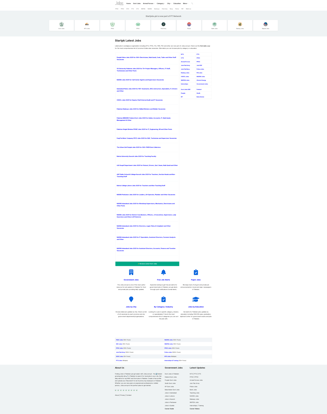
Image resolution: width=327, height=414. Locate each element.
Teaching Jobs (194, 393)
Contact (128, 395)
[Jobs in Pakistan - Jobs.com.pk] (119, 3)
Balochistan (200, 97)
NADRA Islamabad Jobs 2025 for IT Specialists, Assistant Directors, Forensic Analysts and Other (146, 238)
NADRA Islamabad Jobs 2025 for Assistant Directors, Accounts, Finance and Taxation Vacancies (146, 249)
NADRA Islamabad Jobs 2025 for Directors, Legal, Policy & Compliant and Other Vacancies (144, 227)
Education (177, 3)
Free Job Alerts (163, 280)
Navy (171, 9)
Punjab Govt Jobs (170, 380)
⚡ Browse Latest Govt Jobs (147, 264)
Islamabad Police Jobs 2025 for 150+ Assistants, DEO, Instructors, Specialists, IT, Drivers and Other (147, 90)
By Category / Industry (163, 307)
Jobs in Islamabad (171, 393)
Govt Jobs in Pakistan (172, 374)
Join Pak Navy (185, 69)
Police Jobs (200, 69)
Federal (199, 89)
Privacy (122, 395)
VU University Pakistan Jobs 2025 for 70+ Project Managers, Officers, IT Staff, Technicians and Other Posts (143, 70)
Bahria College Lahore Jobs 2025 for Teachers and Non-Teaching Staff (141, 185)
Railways (156, 9)
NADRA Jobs (201, 76)
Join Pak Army (185, 65)
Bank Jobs (193, 390)
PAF (182, 9)
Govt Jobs (137, 3)
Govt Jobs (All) (185, 89)
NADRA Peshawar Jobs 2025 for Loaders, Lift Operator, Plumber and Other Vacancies (146, 194)
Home (128, 3)
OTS (137, 9)
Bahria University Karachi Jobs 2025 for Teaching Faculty (136, 156)
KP (182, 97)
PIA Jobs (199, 73)
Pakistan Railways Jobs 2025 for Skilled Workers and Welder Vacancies (141, 109)
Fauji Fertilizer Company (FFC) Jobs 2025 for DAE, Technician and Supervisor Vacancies (147, 138)
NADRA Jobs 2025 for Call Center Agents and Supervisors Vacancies (140, 80)
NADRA (150, 9)
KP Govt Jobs (169, 386)
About (117, 395)
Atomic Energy (201, 80)
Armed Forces (185, 61)
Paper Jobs (196, 280)
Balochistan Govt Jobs (172, 390)
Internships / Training (197, 405)
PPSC (122, 9)
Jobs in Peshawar (170, 402)
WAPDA (143, 9)
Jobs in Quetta (169, 405)
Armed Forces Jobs (196, 380)
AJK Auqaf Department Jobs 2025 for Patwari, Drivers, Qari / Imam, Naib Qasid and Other (147, 165)
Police (177, 9)
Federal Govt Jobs (171, 377)
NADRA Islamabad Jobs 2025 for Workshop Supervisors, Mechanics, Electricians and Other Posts (146, 205)
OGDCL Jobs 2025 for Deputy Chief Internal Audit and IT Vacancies (140, 100)
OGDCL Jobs (185, 76)
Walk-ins (188, 9)
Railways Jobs (194, 399)
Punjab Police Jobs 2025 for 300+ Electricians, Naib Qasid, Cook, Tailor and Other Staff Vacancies (146, 58)
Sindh (198, 93)
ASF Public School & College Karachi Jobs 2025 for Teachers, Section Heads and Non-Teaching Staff (146, 175)
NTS (127, 9)
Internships (184, 84)
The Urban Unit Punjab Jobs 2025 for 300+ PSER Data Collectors (139, 147)
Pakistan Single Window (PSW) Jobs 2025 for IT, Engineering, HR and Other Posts (144, 129)
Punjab (183, 93)
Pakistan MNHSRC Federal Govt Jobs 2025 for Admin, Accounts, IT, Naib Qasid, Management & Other (144, 119)
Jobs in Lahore (170, 396)
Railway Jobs (185, 73)
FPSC (116, 9)
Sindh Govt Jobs (170, 383)
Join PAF (199, 65)
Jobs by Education (196, 307)
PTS (132, 9)
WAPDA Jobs (185, 80)
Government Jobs (202, 84)
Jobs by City (131, 307)
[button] (164, 3)
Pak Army (164, 9)
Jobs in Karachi (170, 399)
